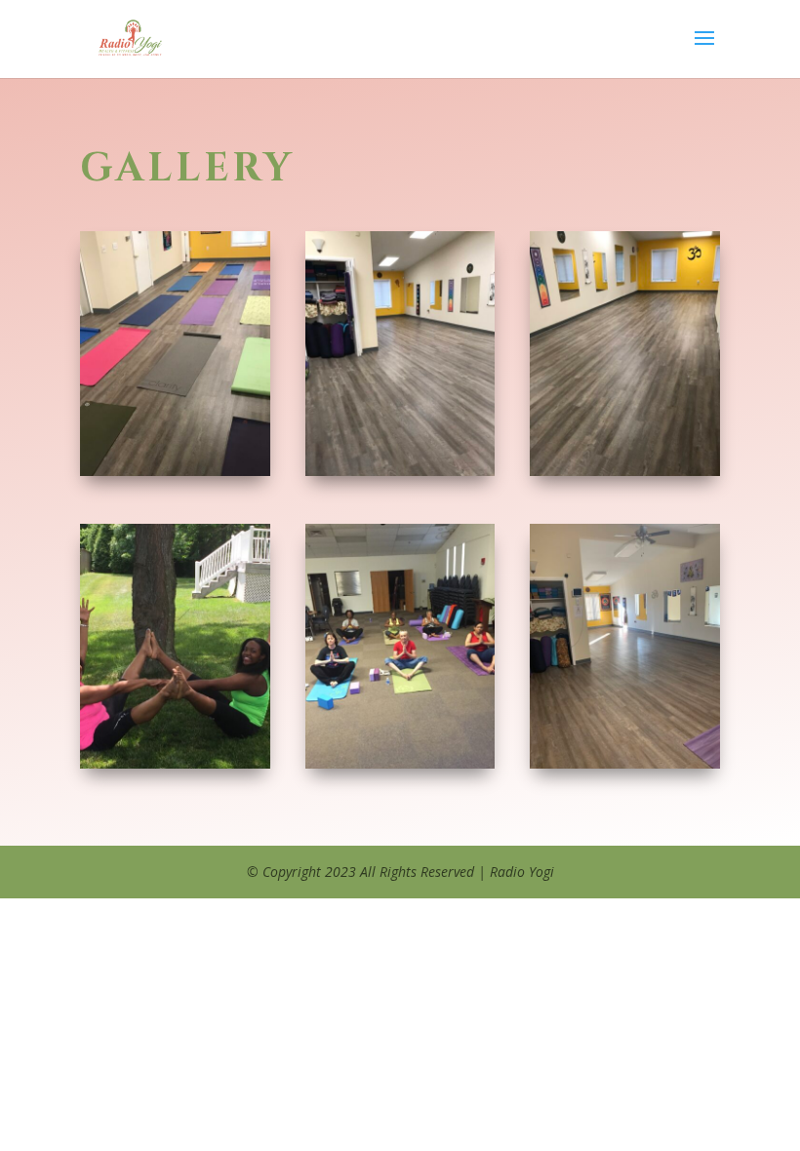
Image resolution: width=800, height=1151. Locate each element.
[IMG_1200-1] (175, 470)
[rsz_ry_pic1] (625, 763)
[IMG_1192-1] (625, 470)
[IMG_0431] (175, 763)
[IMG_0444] (400, 763)
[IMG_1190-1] (400, 470)
